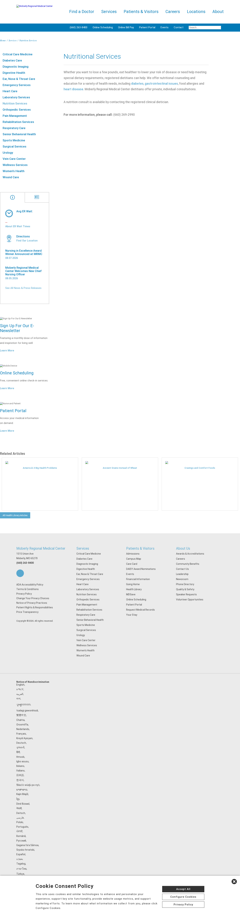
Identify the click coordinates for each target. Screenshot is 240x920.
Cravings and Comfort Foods (199, 468)
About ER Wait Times (17, 226)
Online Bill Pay (126, 27)
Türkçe (20, 873)
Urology (8, 152)
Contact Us (182, 569)
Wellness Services (15, 165)
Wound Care (11, 177)
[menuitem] (205, 27)
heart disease (73, 89)
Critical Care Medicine (18, 54)
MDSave (130, 594)
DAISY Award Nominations (141, 569)
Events (164, 27)
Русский (21, 840)
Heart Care (10, 91)
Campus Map (133, 558)
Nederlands (22, 729)
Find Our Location (27, 240)
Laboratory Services (16, 97)
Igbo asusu (22, 761)
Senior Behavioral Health (19, 134)
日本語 (20, 775)
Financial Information (138, 579)
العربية (19, 694)
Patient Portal (147, 27)
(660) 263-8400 (78, 27)
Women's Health (13, 171)
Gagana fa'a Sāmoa (27, 845)
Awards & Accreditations (190, 553)
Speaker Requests (186, 594)
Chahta (20, 720)
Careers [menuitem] (173, 11)
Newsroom (182, 579)
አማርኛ (19, 689)
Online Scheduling (103, 27)
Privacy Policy (24, 593)
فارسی (20, 817)
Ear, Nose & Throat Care (19, 79)
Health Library (134, 589)
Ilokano (20, 766)
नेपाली (19, 808)
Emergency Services (17, 85)
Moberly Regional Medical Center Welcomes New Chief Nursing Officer (23, 271)
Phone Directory (185, 584)
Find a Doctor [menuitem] (81, 11)
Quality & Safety (185, 589)
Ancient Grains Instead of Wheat (120, 468)
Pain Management (15, 115)
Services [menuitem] (109, 11)
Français (21, 733)
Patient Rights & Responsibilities (34, 607)
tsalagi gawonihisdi (27, 710)
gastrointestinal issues (161, 83)
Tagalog (20, 863)
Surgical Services (14, 146)
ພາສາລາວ (21, 789)
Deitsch (20, 813)
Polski (19, 822)
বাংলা (18, 698)
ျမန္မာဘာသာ (23, 704)
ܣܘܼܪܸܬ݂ (19, 858)
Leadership (182, 574)
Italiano (20, 770)
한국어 (20, 780)
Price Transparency (27, 612)
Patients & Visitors (140, 548)
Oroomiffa (22, 724)
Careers (180, 558)
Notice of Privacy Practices (31, 602)
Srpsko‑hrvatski (25, 849)
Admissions (133, 553)
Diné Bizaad (22, 803)
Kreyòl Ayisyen (24, 738)
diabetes (137, 83)
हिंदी (18, 752)
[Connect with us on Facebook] (20, 573)
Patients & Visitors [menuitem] (141, 11)
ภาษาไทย (21, 868)
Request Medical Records (140, 609)
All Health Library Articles (15, 515)
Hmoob (20, 756)
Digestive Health (14, 72)
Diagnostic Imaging (15, 66)
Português (22, 826)
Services (13, 40)
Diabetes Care (12, 60)
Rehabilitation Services (18, 122)
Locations (196, 11)
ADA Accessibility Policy (29, 584)
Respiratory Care (14, 128)
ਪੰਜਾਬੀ (19, 831)
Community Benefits (187, 563)
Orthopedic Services (17, 109)
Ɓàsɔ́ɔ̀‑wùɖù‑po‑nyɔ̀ (28, 785)
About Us (183, 548)
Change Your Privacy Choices (32, 598)
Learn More (7, 350)
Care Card (131, 563)
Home (3, 40)
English (20, 684)
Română (21, 836)
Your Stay (131, 614)
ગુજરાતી (20, 747)
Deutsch (21, 742)
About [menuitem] (218, 11)
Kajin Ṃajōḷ (22, 794)
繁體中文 (21, 715)
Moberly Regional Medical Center (40, 548)
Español (20, 854)
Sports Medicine (14, 140)
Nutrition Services (15, 103)
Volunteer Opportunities (189, 599)
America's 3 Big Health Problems (40, 468)
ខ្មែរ (17, 799)
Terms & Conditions (27, 589)
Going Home (133, 584)
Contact (178, 27)
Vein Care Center (14, 159)
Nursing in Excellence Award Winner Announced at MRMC (23, 252)
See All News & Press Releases (23, 288)
